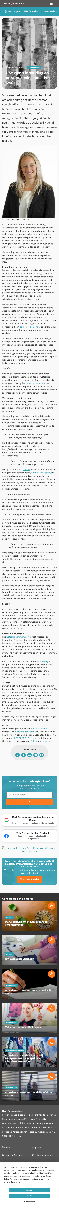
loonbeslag (42, 661)
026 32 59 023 (21, 738)
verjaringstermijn (34, 383)
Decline (29, 1196)
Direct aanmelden (29, 879)
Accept (29, 1190)
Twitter (34, 741)
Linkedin (45, 741)
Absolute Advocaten (25, 731)
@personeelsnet (44, 1155)
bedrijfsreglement (29, 326)
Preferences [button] (15, 1182)
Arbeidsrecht (34, 67)
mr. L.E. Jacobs (40, 728)
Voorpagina (14, 11)
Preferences (29, 1202)
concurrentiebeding (41, 472)
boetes (26, 469)
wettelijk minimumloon (17, 636)
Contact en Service (12, 1155)
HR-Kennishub (31, 11)
